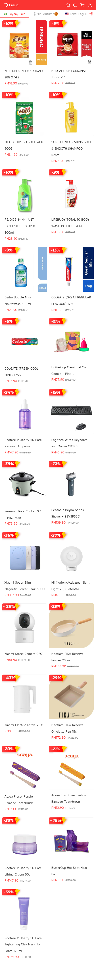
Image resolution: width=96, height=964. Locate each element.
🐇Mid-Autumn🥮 (45, 14)
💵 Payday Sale (14, 14)
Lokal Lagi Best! (81, 14)
